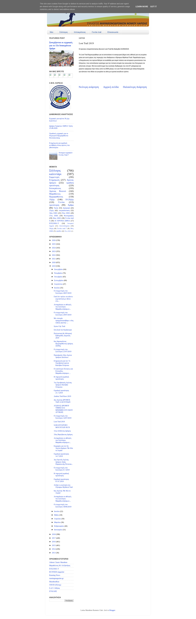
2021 (54, 259)
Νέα (51, 32)
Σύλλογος (63, 32)
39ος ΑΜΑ (67, 231)
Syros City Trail (59, 326)
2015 (54, 545)
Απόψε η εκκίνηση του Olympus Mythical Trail (63, 486)
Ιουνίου (57, 511)
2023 (54, 251)
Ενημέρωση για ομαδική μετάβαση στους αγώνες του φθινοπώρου (59, 145)
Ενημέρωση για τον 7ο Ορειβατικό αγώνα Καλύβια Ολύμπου (62, 363)
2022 (54, 255)
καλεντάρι (55, 174)
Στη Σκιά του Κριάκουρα (63, 330)
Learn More (142, 6)
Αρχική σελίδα (111, 87)
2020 (54, 262)
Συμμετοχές (54, 177)
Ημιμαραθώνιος (56, 196)
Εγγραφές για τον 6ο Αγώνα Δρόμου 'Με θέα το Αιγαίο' (63, 448)
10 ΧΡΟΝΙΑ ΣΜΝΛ (62, 221)
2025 (54, 244)
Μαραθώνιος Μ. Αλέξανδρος (59, 566)
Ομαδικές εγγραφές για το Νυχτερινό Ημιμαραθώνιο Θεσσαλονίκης (58, 135)
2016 (54, 542)
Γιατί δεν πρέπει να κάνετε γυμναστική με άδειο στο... (63, 299)
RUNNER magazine (56, 572)
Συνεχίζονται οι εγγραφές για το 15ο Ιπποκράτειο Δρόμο (60, 45)
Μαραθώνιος (55, 194)
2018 (54, 534)
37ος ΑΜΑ (53, 216)
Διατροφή (66, 208)
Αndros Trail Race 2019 (62, 396)
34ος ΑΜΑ (53, 213)
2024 (54, 248)
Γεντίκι (61, 202)
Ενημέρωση (54, 180)
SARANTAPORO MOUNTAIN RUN (62, 426)
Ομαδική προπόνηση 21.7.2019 (61, 392)
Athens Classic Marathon (58, 562)
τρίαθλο (58, 231)
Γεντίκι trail (96, 32)
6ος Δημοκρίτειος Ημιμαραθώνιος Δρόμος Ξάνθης (63, 343)
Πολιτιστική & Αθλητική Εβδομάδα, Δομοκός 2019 (63, 335)
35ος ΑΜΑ (66, 213)
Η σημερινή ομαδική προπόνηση (61, 378)
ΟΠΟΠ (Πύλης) (55, 585)
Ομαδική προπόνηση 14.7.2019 (61, 455)
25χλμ (51, 210)
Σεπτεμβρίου (59, 280)
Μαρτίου (57, 522)
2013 (54, 553)
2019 (54, 266)
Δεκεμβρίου (58, 269)
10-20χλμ (69, 199)
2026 (54, 240)
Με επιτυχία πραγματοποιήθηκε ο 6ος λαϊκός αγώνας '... (64, 320)
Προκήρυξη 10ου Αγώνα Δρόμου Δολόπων (63, 356)
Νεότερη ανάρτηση (89, 87)
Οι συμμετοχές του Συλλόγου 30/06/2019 (62, 505)
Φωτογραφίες (69, 216)
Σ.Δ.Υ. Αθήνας (54, 588)
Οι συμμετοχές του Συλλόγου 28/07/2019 (62, 292)
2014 (54, 549)
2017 (54, 538)
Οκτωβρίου (58, 277)
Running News (54, 575)
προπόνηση (54, 205)
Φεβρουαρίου (59, 526)
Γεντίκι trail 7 (62, 228)
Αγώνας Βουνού (57, 191)
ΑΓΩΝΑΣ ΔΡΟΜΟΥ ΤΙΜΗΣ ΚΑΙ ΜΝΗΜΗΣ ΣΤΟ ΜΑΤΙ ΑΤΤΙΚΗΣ (63, 409)
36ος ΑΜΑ (57, 218)
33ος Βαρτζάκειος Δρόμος (63, 435)
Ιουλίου (57, 288)
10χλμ (52, 199)
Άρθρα (71, 205)
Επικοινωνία (113, 32)
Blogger (112, 610)
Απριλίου (57, 519)
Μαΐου (56, 515)
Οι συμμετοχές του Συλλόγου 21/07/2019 (62, 350)
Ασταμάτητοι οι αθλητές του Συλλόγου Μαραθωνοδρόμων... (62, 307)
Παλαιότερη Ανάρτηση (135, 87)
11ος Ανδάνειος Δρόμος (62, 431)
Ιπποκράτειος (80, 32)
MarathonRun (54, 582)
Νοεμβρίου (58, 273)
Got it (153, 6)
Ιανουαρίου (58, 530)
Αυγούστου (58, 284)
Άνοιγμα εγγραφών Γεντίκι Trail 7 (65, 154)
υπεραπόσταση (64, 210)
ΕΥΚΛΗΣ (53, 591)
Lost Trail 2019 (59, 422)
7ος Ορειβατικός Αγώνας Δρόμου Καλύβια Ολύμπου (63, 385)
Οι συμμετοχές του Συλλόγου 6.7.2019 (62, 469)
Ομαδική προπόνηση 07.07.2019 (61, 480)
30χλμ (51, 228)
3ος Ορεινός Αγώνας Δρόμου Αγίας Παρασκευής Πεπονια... (63, 462)
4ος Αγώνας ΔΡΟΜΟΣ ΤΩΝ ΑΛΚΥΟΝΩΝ (62, 401)
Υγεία (56, 208)
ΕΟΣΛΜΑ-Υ (54, 223)
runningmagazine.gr (56, 578)
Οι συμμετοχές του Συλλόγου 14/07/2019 (62, 417)
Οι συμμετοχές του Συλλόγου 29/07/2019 (62, 314)
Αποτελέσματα (64, 226)
